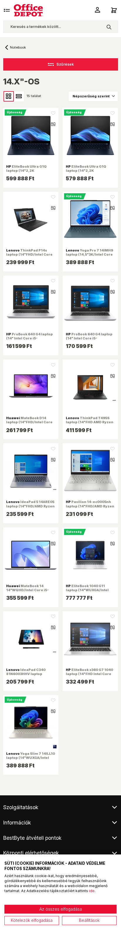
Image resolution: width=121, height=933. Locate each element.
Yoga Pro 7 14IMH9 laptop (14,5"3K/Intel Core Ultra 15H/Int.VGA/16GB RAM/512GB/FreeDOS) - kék (90, 256)
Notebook (18, 47)
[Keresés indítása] (109, 27)
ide (92, 891)
